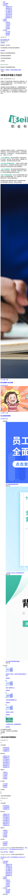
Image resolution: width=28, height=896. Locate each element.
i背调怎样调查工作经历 (15, 69)
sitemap (2, 851)
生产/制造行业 (9, 9)
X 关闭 (2, 858)
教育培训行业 (9, 16)
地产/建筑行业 (9, 11)
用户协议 (6, 851)
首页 (4, 1)
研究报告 (8, 28)
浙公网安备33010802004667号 (17, 849)
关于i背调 (8, 31)
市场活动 (8, 27)
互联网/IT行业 (9, 6)
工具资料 (8, 25)
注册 (8, 39)
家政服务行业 (9, 17)
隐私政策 (11, 851)
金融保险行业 (9, 8)
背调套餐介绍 (6, 750)
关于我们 (5, 30)
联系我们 (8, 34)
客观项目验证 (6, 747)
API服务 (5, 19)
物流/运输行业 (9, 14)
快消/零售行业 (9, 12)
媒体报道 (8, 33)
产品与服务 (5, 3)
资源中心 (5, 20)
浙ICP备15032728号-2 (5, 857)
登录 (2, 39)
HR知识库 (8, 23)
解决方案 (5, 5)
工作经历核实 (6, 749)
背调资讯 (8, 22)
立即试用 (5, 39)
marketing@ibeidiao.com (7, 742)
